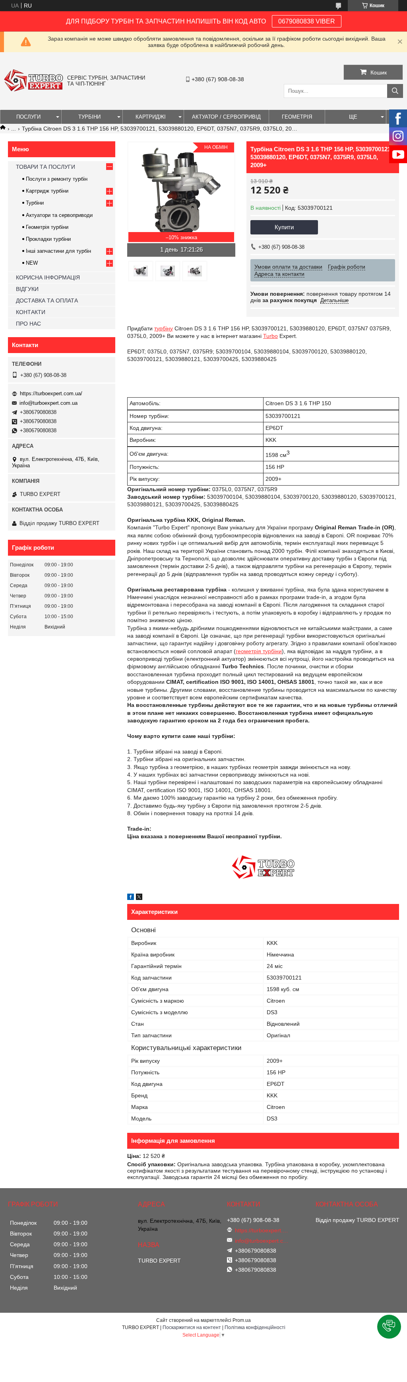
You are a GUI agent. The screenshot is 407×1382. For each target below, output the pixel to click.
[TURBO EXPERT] (33, 89)
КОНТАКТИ (30, 312)
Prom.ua (242, 1320)
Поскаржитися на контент (192, 1327)
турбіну (163, 328)
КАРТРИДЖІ (151, 117)
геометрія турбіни (259, 651)
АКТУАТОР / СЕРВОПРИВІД (226, 117)
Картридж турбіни (47, 191)
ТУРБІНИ (89, 117)
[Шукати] (395, 91)
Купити (284, 227)
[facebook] (130, 898)
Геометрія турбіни (47, 227)
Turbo (270, 336)
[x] (139, 898)
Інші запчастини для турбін (58, 251)
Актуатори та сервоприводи (59, 215)
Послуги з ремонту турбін (56, 179)
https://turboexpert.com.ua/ (51, 393)
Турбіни (35, 203)
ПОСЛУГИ (28, 117)
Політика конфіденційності (255, 1327)
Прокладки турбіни (48, 239)
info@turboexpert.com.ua (48, 403)
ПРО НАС (28, 323)
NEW (32, 263)
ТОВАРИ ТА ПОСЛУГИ (45, 167)
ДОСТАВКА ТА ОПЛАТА (47, 300)
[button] (389, 1327)
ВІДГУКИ (27, 289)
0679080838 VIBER (306, 21)
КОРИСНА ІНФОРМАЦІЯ (48, 277)
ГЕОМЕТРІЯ (297, 117)
